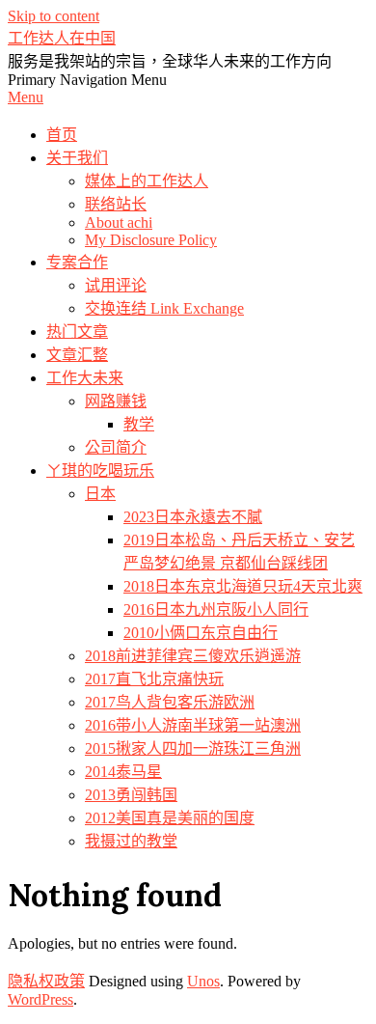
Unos (203, 981)
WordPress (40, 999)
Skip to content (53, 16)
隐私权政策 (46, 981)
